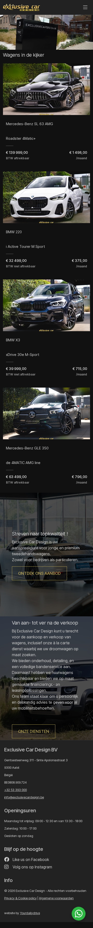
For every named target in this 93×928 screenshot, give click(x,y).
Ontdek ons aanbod (39, 573)
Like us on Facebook (30, 859)
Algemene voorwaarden (56, 898)
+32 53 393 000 (15, 790)
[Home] (21, 7)
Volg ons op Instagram (32, 866)
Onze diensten (33, 731)
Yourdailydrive (30, 913)
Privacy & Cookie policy (20, 898)
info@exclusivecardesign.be (24, 797)
